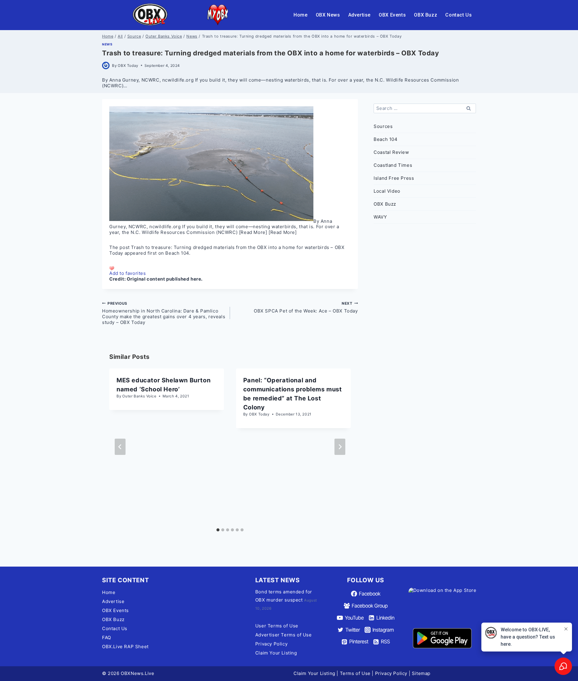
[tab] (217, 529)
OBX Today (128, 65)
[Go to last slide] (120, 447)
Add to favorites (127, 273)
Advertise (359, 15)
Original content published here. (165, 279)
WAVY (380, 217)
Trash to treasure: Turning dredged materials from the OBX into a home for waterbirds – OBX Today (226, 250)
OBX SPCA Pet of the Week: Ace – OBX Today (306, 307)
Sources (383, 126)
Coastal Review (391, 152)
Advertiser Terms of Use (283, 635)
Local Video (387, 191)
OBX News (328, 15)
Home (300, 15)
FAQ (106, 637)
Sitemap (421, 673)
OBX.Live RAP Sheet (125, 646)
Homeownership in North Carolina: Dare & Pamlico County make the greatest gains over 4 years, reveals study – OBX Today (163, 313)
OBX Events (392, 15)
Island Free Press (394, 178)
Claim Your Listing (276, 653)
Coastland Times (393, 165)
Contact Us (458, 15)
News (107, 44)
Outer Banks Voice (139, 396)
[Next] (339, 447)
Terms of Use (355, 673)
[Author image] (106, 65)
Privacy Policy (271, 644)
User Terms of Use (276, 626)
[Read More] (253, 232)
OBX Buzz (425, 15)
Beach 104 (177, 253)
